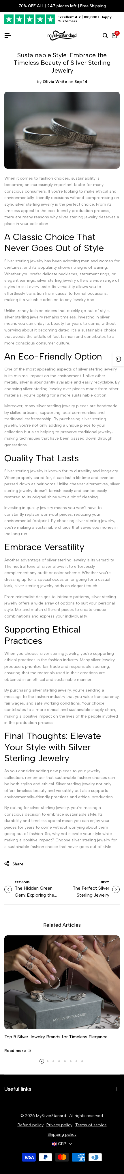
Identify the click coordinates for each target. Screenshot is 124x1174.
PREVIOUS (22, 882)
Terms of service (91, 1125)
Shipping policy (62, 1134)
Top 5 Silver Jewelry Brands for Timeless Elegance (56, 1037)
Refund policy (31, 1125)
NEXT (105, 882)
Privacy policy (59, 1125)
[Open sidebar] (118, 359)
